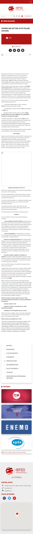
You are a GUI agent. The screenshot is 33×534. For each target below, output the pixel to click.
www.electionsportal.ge (7, 271)
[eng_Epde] (16, 443)
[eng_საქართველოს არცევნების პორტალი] (16, 411)
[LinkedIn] (18, 50)
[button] (17, 514)
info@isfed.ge (8, 490)
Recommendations (12, 365)
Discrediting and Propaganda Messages (16, 377)
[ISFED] (16, 470)
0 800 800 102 (8, 488)
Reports (9, 345)
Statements (10, 357)
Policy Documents (12, 368)
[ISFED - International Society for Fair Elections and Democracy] (16, 6)
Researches (10, 349)
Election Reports (12, 353)
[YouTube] (22, 16)
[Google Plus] (22, 50)
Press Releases (11, 361)
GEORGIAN (28, 16)
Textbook (9, 372)
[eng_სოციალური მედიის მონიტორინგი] (16, 452)
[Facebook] (16, 16)
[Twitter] (19, 16)
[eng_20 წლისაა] (16, 396)
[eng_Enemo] (16, 427)
